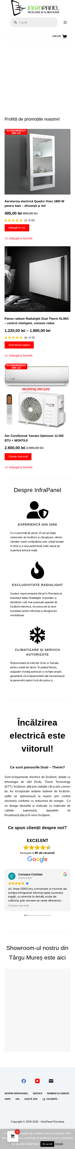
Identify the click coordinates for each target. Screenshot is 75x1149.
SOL (17, 1099)
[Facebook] (23, 1081)
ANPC (8, 1099)
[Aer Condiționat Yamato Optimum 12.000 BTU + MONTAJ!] (38, 396)
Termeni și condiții (58, 1093)
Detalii (59, 1143)
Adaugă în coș (16, 227)
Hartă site (31, 1099)
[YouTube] (37, 1081)
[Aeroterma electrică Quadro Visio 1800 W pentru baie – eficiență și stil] (38, 162)
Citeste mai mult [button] (18, 905)
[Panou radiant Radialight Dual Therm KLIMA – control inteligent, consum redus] (38, 279)
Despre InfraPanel (16, 1093)
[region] (38, 76)
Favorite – (53, 1099)
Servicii (37, 1093)
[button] (31, 96)
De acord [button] (47, 1144)
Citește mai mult (18, 456)
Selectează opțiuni (19, 344)
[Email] (51, 1081)
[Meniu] (65, 22)
